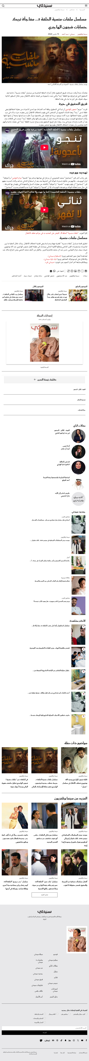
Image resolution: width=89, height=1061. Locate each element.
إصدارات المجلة (44, 316)
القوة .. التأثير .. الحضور (79, 389)
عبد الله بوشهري (62, 276)
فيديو (55, 954)
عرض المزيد (44, 894)
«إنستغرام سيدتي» (54, 256)
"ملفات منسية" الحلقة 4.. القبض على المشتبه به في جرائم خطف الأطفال (51, 233)
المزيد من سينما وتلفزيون (70, 798)
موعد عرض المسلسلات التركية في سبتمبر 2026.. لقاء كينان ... (50, 540)
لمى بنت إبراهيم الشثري (62, 433)
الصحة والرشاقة (39, 1014)
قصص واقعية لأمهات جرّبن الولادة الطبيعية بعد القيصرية (50, 648)
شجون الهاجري (70, 109)
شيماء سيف (28, 276)
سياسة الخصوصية (72, 1053)
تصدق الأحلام (81, 400)
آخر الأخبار (39, 997)
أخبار (68, 557)
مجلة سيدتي (38, 954)
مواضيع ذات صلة (75, 743)
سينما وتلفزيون (82, 34)
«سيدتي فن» (50, 262)
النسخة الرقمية (44, 367)
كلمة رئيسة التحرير (46, 380)
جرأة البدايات (81, 410)
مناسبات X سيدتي (39, 961)
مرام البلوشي (16, 178)
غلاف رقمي (39, 991)
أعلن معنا (62, 1053)
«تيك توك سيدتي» (50, 259)
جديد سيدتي (78, 512)
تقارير (56, 977)
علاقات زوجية (65, 578)
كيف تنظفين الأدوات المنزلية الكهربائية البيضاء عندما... (50, 715)
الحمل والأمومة (38, 1022)
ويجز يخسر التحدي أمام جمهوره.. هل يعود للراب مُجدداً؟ (51, 601)
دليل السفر (54, 997)
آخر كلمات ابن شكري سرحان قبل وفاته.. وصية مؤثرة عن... (49, 692)
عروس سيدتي (53, 983)
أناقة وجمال (52, 1014)
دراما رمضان (38, 276)
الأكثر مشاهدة (77, 621)
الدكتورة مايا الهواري (63, 464)
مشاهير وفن (64, 1014)
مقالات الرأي (79, 426)
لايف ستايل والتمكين (79, 1014)
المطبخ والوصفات (38, 1018)
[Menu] (86, 5)
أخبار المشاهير (16, 276)
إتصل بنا (56, 1053)
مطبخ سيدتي (53, 960)
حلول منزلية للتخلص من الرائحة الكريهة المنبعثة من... (51, 670)
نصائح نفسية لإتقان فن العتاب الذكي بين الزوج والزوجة (52, 581)
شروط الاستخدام (83, 1053)
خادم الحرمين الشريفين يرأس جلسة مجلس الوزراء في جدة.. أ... (50, 560)
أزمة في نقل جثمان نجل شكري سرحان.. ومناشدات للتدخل (51, 520)
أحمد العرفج (66, 480)
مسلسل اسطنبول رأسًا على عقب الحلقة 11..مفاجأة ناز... (51, 625)
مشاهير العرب (66, 517)
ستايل (56, 972)
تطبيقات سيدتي (37, 985)
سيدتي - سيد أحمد (68, 34)
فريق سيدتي (38, 980)
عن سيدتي (39, 968)
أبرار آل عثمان (65, 448)
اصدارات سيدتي (54, 990)
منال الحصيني (65, 496)
